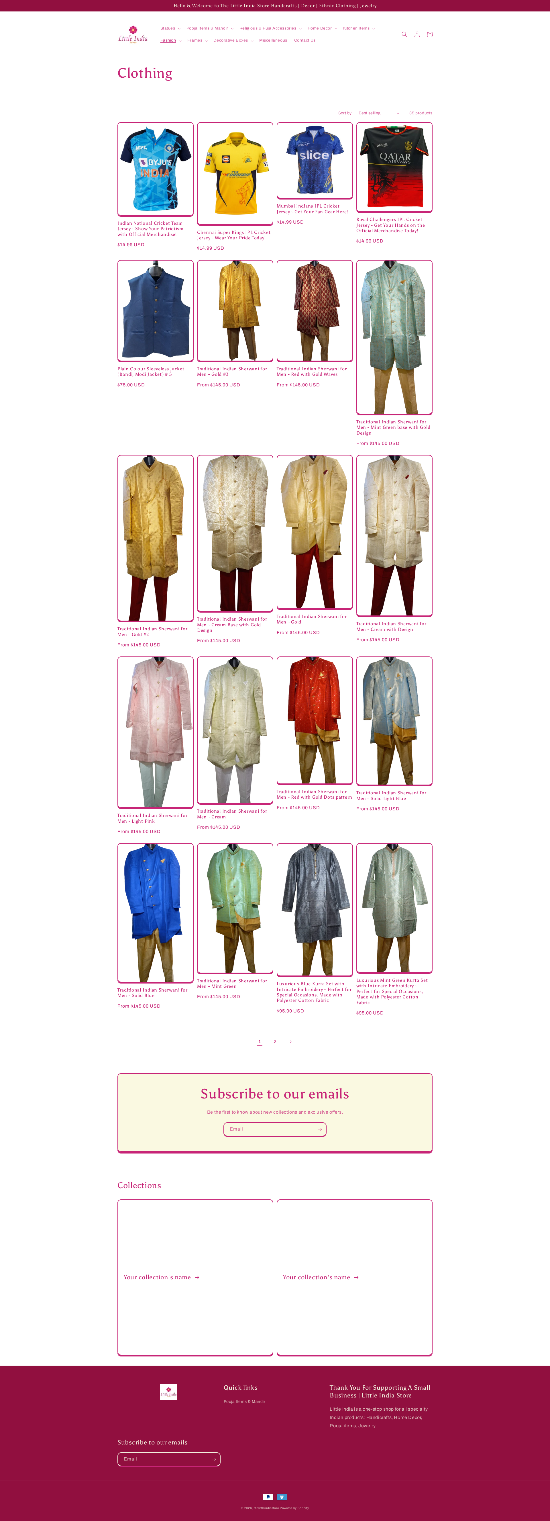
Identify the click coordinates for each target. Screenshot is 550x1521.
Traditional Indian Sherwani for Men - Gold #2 (152, 631)
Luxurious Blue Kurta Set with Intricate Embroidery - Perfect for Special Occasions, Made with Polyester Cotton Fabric (314, 992)
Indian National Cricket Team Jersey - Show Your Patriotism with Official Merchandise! (150, 228)
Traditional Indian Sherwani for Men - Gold (312, 619)
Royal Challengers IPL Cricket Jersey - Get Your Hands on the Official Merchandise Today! (390, 225)
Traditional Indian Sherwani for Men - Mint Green (232, 983)
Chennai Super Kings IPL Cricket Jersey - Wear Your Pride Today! (233, 235)
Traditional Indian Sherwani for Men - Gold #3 (232, 371)
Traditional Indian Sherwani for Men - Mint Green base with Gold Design (393, 427)
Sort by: (345, 113)
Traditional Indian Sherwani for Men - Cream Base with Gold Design (232, 624)
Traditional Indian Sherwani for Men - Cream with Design (391, 626)
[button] (170, 28)
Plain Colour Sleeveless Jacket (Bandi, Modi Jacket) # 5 (150, 371)
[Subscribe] (319, 1129)
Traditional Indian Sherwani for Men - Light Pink (152, 818)
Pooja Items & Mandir (245, 1401)
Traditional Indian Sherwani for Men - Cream (232, 813)
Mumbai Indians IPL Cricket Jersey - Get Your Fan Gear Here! (312, 208)
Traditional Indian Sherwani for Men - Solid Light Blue (391, 795)
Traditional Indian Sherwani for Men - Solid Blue (152, 992)
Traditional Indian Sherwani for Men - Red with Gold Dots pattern (314, 794)
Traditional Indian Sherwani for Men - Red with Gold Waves (312, 371)
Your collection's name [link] (158, 1277)
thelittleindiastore (266, 1508)
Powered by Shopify (294, 1508)
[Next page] (290, 1041)
